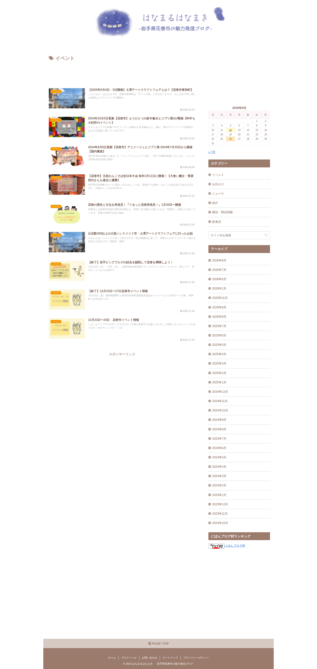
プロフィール (128, 657)
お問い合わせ (149, 657)
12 (230, 130)
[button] (266, 235)
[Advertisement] (122, 72)
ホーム (112, 657)
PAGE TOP (160, 643)
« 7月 (211, 152)
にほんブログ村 (235, 545)
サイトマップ (170, 657)
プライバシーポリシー (196, 657)
